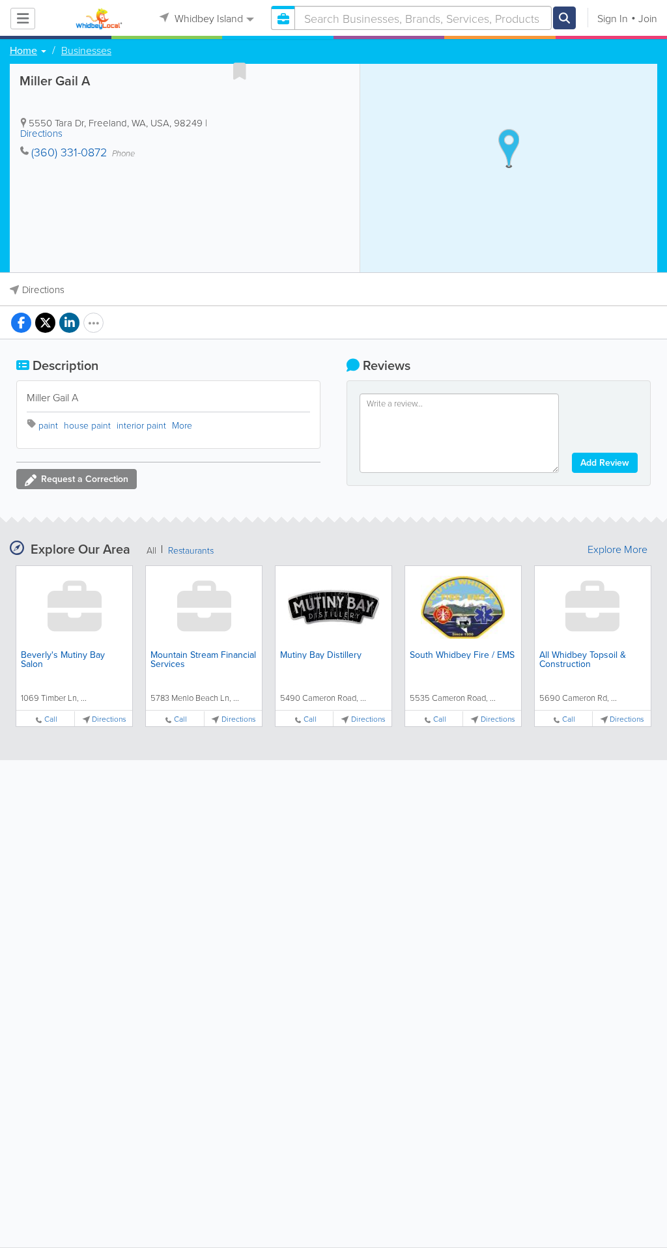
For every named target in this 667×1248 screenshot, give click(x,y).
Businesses (86, 50)
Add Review (604, 462)
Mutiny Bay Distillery (321, 654)
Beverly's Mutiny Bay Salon (63, 659)
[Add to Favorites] (239, 71)
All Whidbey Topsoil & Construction (582, 659)
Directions (41, 133)
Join (647, 18)
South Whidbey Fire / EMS (462, 654)
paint (48, 425)
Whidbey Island (207, 18)
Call (50, 719)
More (182, 425)
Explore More (617, 549)
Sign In (612, 18)
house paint (87, 425)
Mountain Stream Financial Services (203, 659)
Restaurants (191, 550)
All (151, 550)
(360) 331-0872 (69, 152)
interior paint (141, 425)
